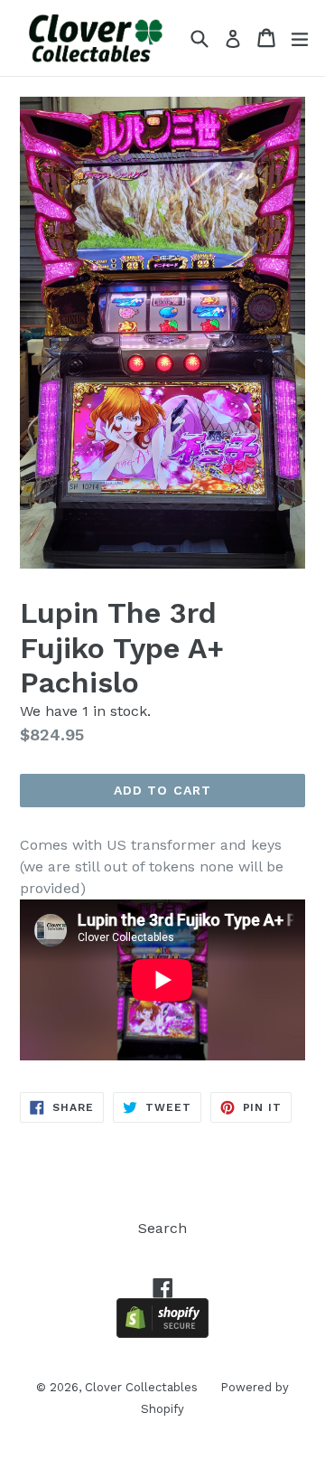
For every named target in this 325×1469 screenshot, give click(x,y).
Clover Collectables (141, 1387)
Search (162, 1228)
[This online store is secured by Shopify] (162, 1333)
